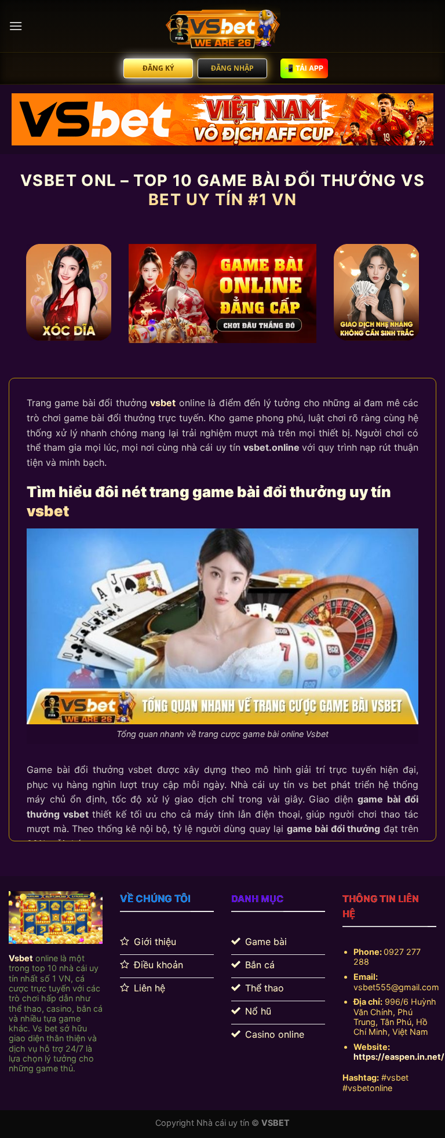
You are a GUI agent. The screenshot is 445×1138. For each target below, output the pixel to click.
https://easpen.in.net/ (398, 1057)
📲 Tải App (303, 68)
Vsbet (21, 958)
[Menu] (16, 26)
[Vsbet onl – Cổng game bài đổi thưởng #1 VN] (222, 26)
